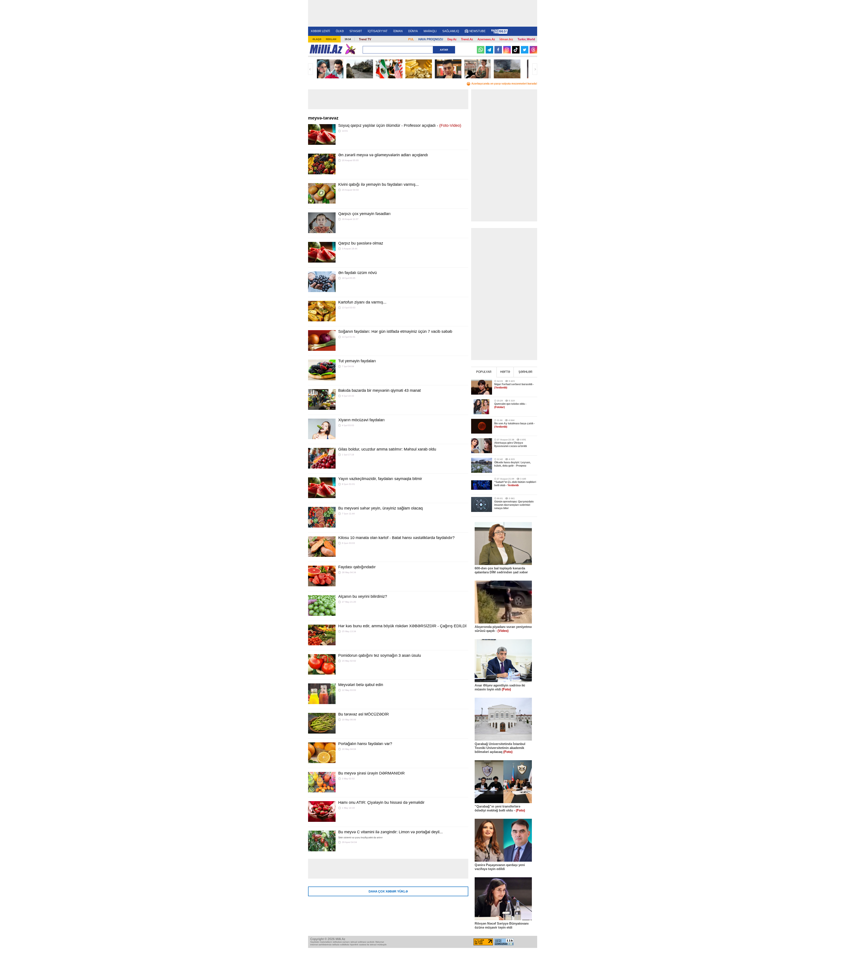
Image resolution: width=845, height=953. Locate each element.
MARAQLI (430, 31)
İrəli (534, 69)
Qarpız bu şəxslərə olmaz (360, 243)
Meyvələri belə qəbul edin (360, 685)
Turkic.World (526, 39)
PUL (411, 39)
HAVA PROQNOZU (430, 39)
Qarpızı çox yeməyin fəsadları (364, 214)
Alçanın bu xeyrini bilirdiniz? (362, 596)
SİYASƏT (355, 31)
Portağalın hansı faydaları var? (365, 743)
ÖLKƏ (340, 31)
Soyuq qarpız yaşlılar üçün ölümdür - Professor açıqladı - (399, 125)
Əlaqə (316, 39)
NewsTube (477, 31)
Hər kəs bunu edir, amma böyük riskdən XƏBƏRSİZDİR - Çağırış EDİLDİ (402, 626)
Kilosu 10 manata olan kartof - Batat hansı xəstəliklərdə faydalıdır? (396, 537)
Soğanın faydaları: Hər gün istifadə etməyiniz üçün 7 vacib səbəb (395, 331)
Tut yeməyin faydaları (357, 361)
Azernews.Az (486, 39)
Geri (310, 69)
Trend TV (365, 39)
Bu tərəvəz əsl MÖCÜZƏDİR (363, 714)
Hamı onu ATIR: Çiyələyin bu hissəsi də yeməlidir (381, 802)
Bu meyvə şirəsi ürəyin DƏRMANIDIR (371, 773)
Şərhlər (525, 371)
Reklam (331, 39)
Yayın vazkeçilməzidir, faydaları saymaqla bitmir (380, 478)
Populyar (483, 371)
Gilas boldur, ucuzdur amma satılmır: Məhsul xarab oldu (387, 449)
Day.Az (452, 39)
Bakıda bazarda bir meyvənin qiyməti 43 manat (379, 390)
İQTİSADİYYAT (378, 31)
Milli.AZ (326, 49)
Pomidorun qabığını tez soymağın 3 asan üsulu (379, 655)
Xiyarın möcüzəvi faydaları (361, 420)
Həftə (505, 371)
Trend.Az (467, 39)
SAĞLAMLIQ (450, 31)
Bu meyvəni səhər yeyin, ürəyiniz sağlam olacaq (380, 508)
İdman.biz (506, 39)
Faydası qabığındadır (357, 567)
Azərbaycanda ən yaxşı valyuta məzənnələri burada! (504, 83)
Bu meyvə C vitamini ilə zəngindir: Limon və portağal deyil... (390, 832)
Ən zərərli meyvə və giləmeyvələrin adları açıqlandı (383, 155)
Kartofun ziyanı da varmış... (362, 302)
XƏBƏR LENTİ (320, 31)
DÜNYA (413, 31)
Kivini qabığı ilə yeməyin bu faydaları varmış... (378, 184)
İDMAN (397, 31)
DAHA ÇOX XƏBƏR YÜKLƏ (388, 891)
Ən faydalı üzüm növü (357, 272)
